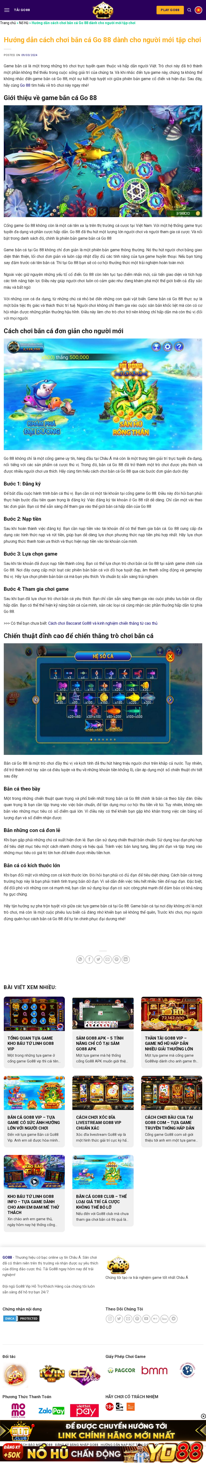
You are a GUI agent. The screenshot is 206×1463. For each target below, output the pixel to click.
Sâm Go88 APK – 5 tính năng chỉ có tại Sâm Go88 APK (99, 1043)
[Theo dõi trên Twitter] (119, 1319)
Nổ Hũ (23, 23)
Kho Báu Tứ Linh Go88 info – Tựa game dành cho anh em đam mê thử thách (33, 1204)
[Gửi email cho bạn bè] (108, 959)
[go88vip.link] (103, 10)
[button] (7, 10)
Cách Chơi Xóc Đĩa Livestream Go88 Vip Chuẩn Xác (98, 1123)
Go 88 (25, 85)
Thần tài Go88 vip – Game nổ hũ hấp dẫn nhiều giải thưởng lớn (169, 1043)
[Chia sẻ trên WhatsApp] (80, 959)
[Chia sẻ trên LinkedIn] (126, 959)
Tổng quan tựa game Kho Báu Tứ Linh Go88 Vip (31, 1043)
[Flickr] (155, 1319)
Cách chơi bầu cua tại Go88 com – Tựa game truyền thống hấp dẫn (169, 1123)
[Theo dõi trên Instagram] (110, 1319)
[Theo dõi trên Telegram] (173, 1319)
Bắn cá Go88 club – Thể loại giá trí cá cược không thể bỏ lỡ (101, 1202)
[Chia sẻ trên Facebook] (89, 959)
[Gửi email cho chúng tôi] (128, 1319)
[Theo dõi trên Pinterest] (137, 1319)
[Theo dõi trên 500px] (164, 1319)
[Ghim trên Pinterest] (117, 959)
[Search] (189, 10)
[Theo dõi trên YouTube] (146, 1319)
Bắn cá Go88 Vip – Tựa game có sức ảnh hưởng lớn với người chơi (34, 1123)
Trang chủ (8, 23)
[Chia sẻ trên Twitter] (98, 959)
